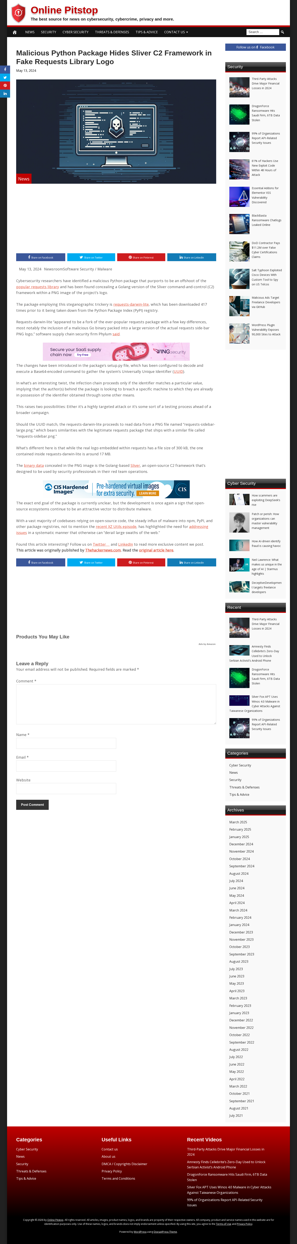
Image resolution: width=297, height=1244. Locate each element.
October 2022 (239, 1035)
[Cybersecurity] (116, 359)
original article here (156, 550)
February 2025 (240, 829)
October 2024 (239, 859)
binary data (34, 465)
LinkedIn (125, 544)
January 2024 (239, 925)
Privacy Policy (112, 1171)
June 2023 (236, 976)
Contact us (110, 1149)
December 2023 (241, 932)
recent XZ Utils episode (116, 526)
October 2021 (239, 1093)
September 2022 (241, 1042)
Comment (26, 681)
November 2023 (241, 939)
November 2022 (241, 1027)
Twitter (101, 544)
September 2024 (241, 866)
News (30, 32)
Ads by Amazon (207, 644)
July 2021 (236, 1115)
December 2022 (241, 1020)
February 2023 (240, 1005)
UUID (178, 371)
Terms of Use (223, 1224)
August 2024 (238, 873)
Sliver (135, 465)
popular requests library (37, 286)
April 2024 (236, 903)
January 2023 (239, 1013)
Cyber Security (75, 32)
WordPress (140, 1232)
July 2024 (236, 881)
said (116, 334)
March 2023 (238, 998)
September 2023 (241, 954)
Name (22, 734)
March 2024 (238, 910)
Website (23, 780)
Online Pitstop (64, 10)
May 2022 (236, 1071)
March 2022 (238, 1086)
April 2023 (236, 991)
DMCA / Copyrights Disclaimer (124, 1164)
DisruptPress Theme (165, 1232)
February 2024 (240, 917)
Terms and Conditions (118, 1178)
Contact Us (174, 32)
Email (22, 757)
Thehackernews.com (103, 550)
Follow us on (255, 47)
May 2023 (236, 983)
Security (48, 32)
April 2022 (236, 1079)
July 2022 (236, 1057)
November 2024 (241, 851)
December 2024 (241, 844)
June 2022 (236, 1064)
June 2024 (236, 888)
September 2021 (241, 1101)
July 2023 (236, 969)
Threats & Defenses (112, 32)
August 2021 (238, 1108)
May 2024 (236, 895)
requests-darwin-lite (131, 304)
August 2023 (238, 961)
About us (108, 1156)
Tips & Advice (147, 32)
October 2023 (239, 947)
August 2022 (238, 1049)
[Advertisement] (116, 219)
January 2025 (239, 837)
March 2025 (238, 822)
